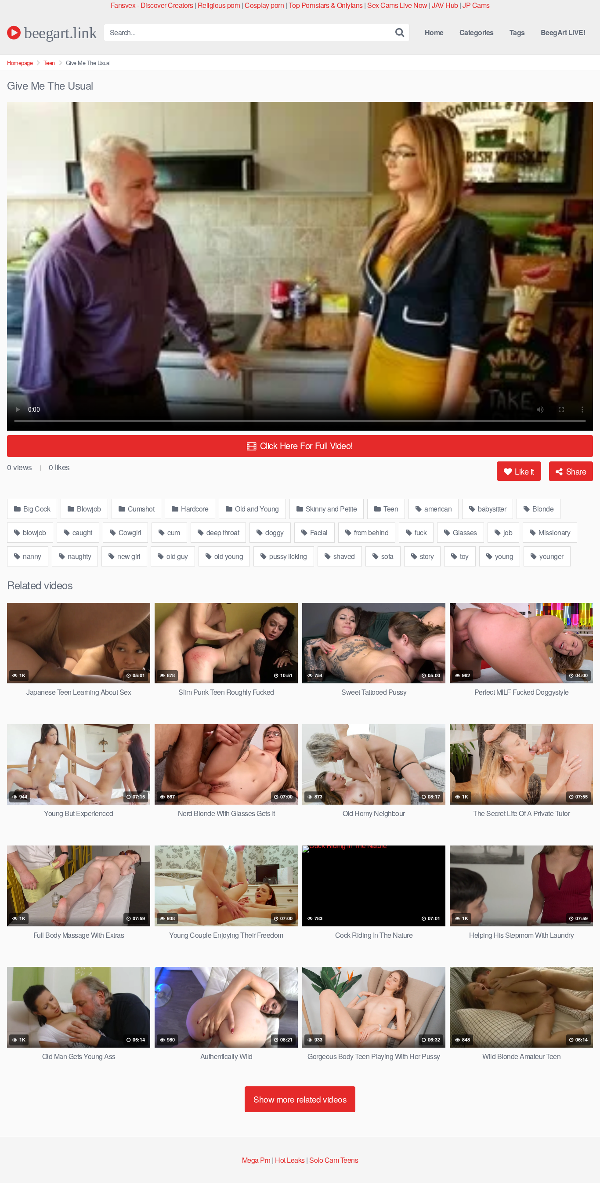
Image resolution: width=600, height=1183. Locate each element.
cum (173, 532)
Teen (49, 62)
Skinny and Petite (330, 509)
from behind (370, 532)
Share (575, 471)
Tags (517, 32)
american (437, 509)
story (426, 556)
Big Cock (36, 509)
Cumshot (140, 509)
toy (464, 556)
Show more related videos (300, 1099)
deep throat (222, 532)
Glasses (464, 532)
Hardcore (194, 509)
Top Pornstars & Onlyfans (326, 5)
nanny (31, 556)
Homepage (20, 62)
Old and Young (256, 509)
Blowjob (88, 509)
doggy (274, 532)
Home (434, 32)
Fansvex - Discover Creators (152, 5)
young (503, 556)
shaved (343, 556)
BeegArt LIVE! (563, 32)
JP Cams (476, 5)
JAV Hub (445, 5)
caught (81, 532)
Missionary (554, 532)
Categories (476, 32)
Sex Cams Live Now (397, 5)
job (507, 532)
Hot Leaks (290, 1160)
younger (551, 556)
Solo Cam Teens (333, 1160)
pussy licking (287, 556)
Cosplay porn (264, 5)
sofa (387, 556)
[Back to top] (576, 1154)
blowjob (34, 532)
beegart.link (59, 32)
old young (228, 556)
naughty (78, 556)
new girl (128, 556)
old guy (176, 556)
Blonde (542, 509)
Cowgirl (129, 532)
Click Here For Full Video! (305, 445)
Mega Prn (256, 1160)
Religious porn (219, 5)
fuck (420, 532)
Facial (318, 532)
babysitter (491, 509)
